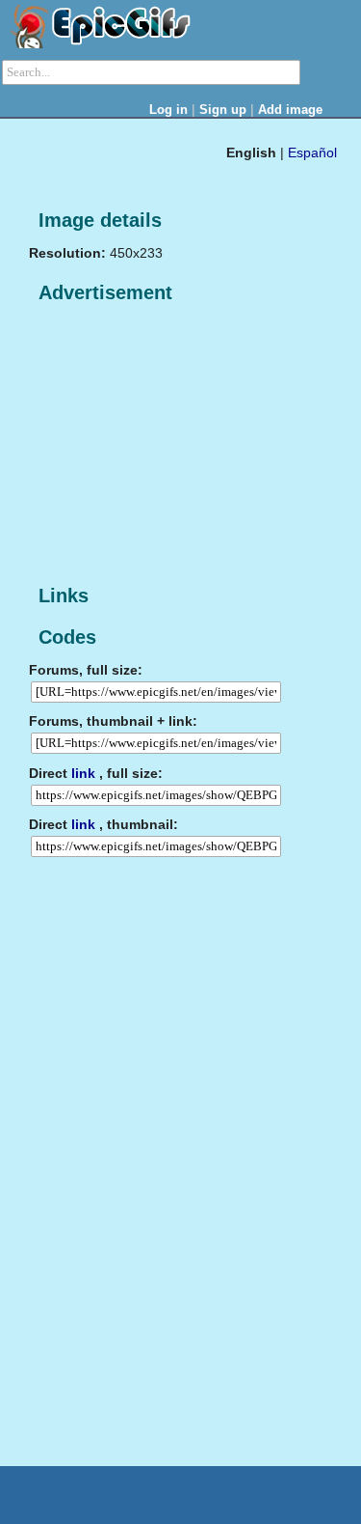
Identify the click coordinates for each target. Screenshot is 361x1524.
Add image (290, 109)
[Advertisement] (173, 445)
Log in (168, 109)
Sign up (222, 109)
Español (312, 152)
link (83, 773)
